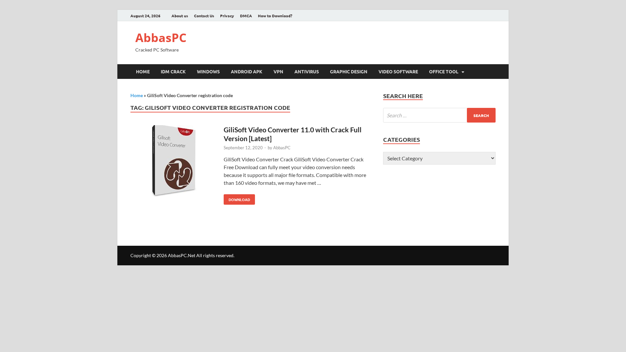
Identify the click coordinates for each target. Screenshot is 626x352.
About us (179, 15)
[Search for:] (439, 115)
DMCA (246, 15)
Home (143, 71)
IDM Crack (173, 71)
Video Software (398, 71)
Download (237, 198)
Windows (208, 71)
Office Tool (443, 71)
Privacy (227, 15)
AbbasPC (160, 38)
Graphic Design (348, 71)
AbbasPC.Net (181, 255)
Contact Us (204, 15)
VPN (278, 71)
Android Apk (246, 71)
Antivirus (306, 71)
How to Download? (275, 15)
